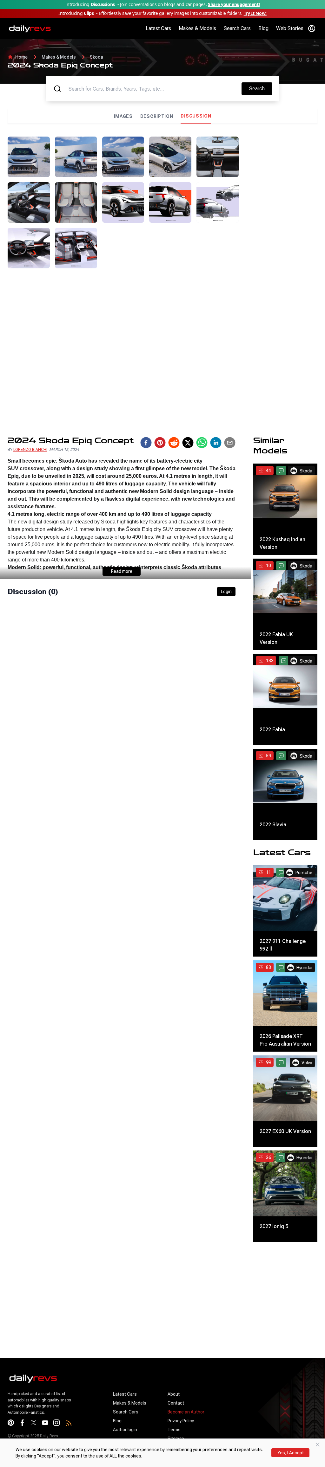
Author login (125, 1429)
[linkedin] (216, 442)
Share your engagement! (234, 4)
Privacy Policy (181, 1420)
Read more (121, 571)
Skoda (96, 57)
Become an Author (186, 1411)
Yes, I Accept (290, 1452)
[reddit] (174, 442)
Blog (263, 28)
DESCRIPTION (156, 116)
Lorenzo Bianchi (30, 449)
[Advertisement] (280, 232)
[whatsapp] (202, 442)
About (174, 1394)
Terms (174, 1429)
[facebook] (146, 442)
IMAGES (123, 116)
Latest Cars (158, 28)
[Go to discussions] (281, 470)
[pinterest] (160, 442)
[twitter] (188, 442)
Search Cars (237, 28)
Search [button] (260, 88)
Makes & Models (197, 28)
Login (226, 591)
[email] (229, 442)
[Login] (311, 28)
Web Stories (289, 28)
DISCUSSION (196, 116)
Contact (176, 1403)
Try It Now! (255, 13)
